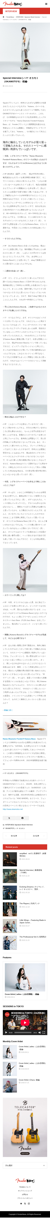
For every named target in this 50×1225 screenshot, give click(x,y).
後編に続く (8, 710)
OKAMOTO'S (9, 828)
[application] (25, 1022)
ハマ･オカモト (20, 828)
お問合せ (25, 1194)
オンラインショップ (25, 1191)
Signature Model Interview (23, 825)
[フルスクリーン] (44, 1032)
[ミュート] (39, 1032)
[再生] (6, 1032)
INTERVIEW (11, 11)
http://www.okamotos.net (13, 809)
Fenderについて (25, 1187)
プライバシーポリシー (25, 1198)
